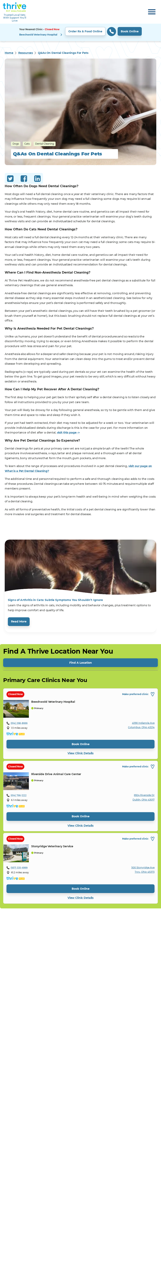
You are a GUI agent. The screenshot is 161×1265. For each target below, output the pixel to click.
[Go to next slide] (146, 586)
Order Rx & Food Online (85, 31)
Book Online (130, 31)
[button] (80, 32)
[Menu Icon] (151, 11)
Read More (19, 621)
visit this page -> (68, 432)
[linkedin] (37, 179)
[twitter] (10, 179)
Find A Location (80, 662)
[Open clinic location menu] (61, 35)
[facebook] (24, 179)
